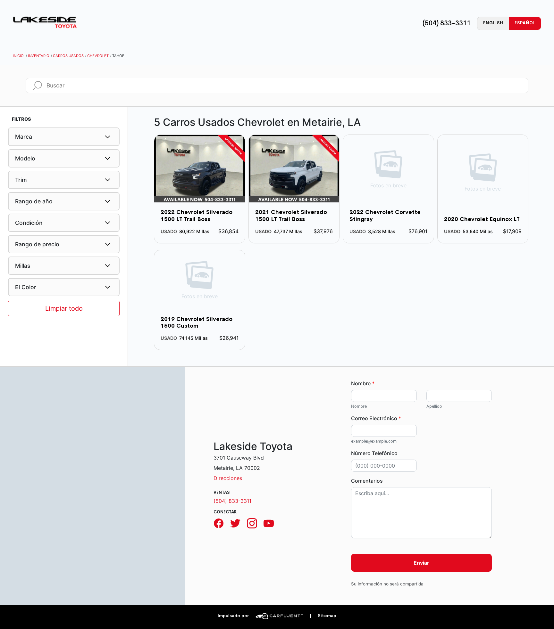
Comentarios (367, 481)
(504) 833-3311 (447, 23)
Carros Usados (68, 55)
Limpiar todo (64, 308)
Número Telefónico (374, 453)
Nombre (362, 383)
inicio (18, 55)
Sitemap (323, 615)
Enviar (421, 563)
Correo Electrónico (376, 418)
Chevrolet (98, 55)
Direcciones (228, 478)
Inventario (38, 55)
